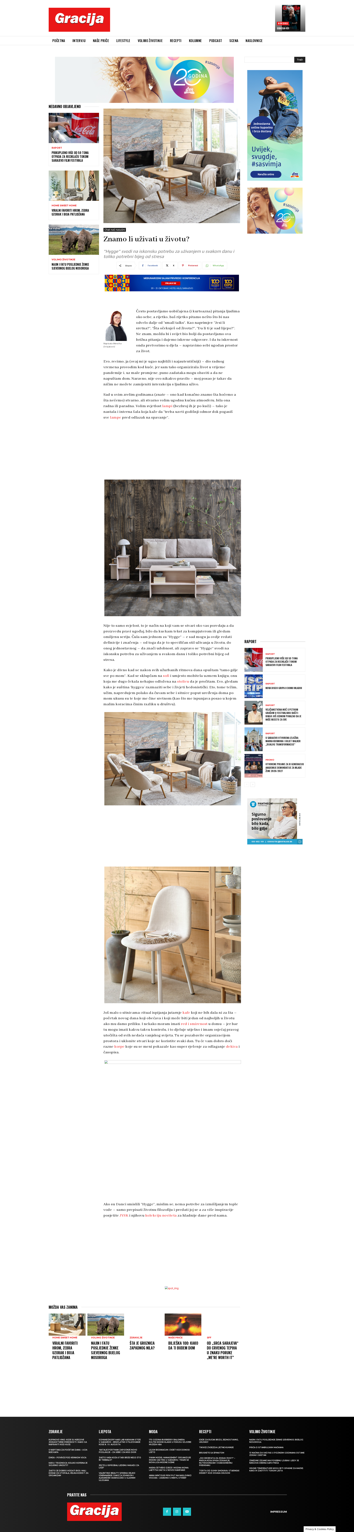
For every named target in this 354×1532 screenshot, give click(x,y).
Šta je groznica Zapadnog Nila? (142, 1345)
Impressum (278, 1511)
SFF (209, 1338)
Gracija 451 (283, 28)
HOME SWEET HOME (64, 205)
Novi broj (283, 23)
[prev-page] (246, 784)
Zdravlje (136, 1338)
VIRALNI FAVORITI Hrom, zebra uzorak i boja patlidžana (70, 212)
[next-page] (252, 784)
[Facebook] (167, 1512)
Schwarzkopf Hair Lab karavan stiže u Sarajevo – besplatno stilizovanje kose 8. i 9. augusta (120, 1442)
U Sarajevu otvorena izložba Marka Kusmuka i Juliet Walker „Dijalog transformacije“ (283, 741)
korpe (119, 1046)
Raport (57, 148)
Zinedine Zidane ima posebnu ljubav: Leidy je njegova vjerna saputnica (274, 1461)
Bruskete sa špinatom (211, 1453)
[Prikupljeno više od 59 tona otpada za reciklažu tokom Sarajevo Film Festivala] (74, 128)
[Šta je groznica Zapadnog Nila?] (144, 1325)
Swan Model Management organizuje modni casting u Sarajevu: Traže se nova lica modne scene (170, 1460)
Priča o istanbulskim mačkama (266, 1447)
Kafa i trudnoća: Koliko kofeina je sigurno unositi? (68, 1464)
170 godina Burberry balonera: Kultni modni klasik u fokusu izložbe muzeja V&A (170, 1442)
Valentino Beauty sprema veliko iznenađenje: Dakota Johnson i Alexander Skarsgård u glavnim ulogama (117, 1476)
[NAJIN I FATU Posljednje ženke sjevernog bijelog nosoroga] (74, 240)
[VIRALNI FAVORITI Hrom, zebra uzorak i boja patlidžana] (74, 186)
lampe (115, 417)
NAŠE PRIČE (175, 1338)
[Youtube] (187, 1512)
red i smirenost (194, 1024)
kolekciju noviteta (161, 1215)
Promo (270, 760)
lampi (167, 406)
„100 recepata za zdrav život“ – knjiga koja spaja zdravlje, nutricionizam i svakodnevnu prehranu (217, 1462)
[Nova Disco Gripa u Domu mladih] (253, 686)
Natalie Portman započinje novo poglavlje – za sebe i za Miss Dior (118, 1451)
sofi (166, 676)
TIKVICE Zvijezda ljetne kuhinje (216, 1447)
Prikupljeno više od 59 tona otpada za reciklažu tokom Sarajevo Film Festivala (70, 156)
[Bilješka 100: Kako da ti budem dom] (183, 1325)
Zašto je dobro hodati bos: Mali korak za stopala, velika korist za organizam (68, 1473)
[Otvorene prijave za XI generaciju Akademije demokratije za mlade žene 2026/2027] (253, 766)
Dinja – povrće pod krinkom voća (67, 1457)
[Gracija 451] (290, 18)
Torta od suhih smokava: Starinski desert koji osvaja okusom (219, 1471)
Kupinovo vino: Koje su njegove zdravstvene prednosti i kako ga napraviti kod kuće (68, 1442)
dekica (232, 1046)
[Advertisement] (193, 22)
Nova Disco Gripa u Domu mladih (284, 688)
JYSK (124, 1215)
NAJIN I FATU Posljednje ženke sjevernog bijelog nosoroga (70, 266)
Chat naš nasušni (115, 229)
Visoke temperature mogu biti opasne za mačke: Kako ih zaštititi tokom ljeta (276, 1469)
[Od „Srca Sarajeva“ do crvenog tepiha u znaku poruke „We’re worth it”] (221, 1325)
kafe (186, 1012)
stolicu (183, 681)
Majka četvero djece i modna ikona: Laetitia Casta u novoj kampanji (169, 1469)
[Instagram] (177, 1512)
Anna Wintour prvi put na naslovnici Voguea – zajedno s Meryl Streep (170, 1476)
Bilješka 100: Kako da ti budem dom (183, 1345)
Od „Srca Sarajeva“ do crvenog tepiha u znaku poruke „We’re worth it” (222, 1350)
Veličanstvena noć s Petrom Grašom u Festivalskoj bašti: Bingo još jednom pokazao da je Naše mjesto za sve (283, 714)
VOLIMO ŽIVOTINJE (63, 259)
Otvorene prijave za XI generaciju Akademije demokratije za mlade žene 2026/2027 (285, 767)
